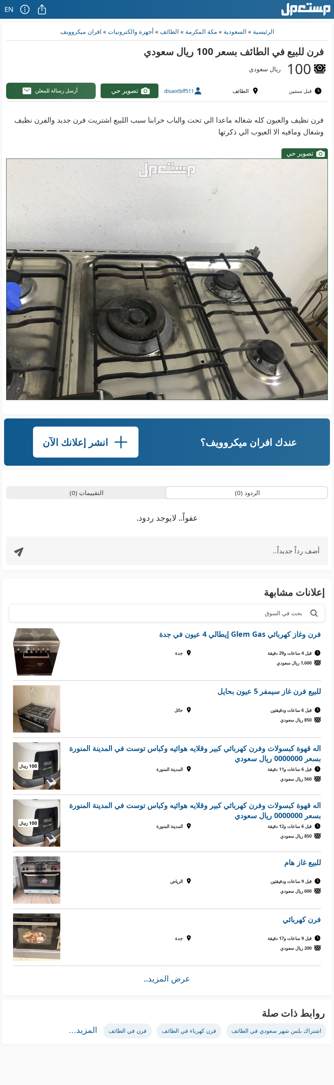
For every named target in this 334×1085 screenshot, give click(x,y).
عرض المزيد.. (167, 978)
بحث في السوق (283, 613)
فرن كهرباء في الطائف (189, 1030)
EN (8, 9)
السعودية (235, 31)
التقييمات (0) (86, 493)
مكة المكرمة (201, 31)
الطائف (169, 31)
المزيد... (83, 1030)
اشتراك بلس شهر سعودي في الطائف (276, 1030)
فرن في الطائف (127, 1030)
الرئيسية (263, 31)
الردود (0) (247, 493)
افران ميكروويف (80, 31)
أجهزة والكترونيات (131, 31)
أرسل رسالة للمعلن (56, 90)
